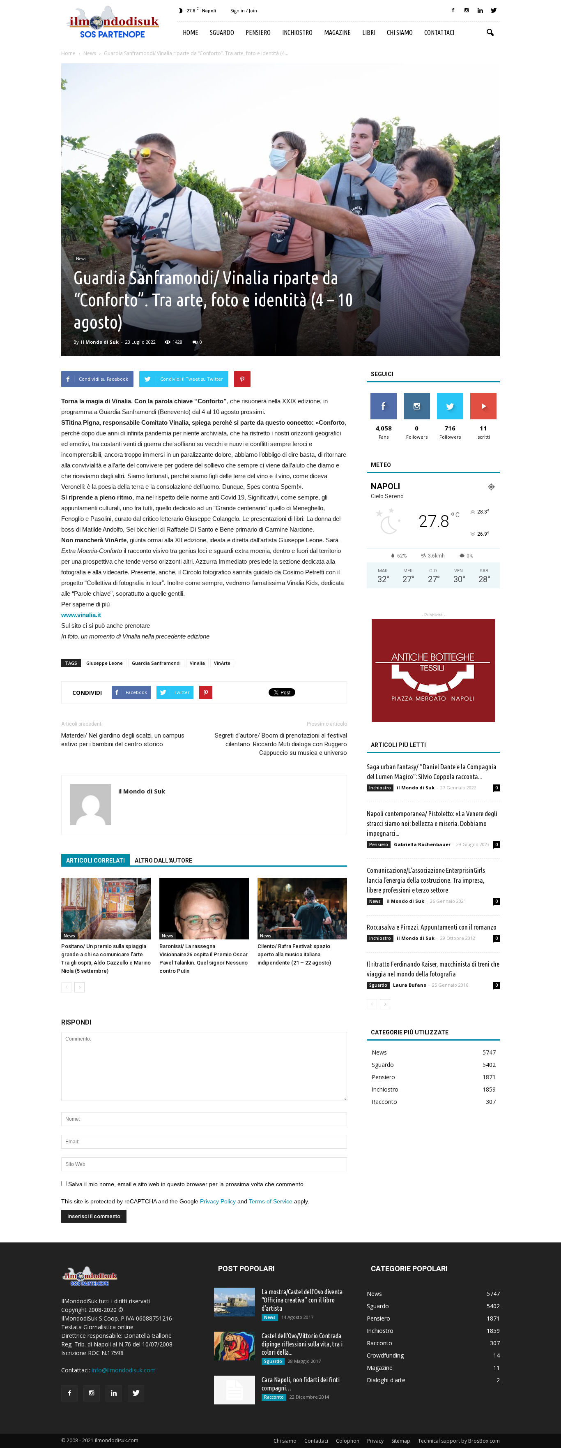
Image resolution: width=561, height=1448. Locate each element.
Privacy (375, 1440)
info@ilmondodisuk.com (124, 1370)
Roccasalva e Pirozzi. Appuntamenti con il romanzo (432, 927)
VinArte (222, 663)
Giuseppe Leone (104, 663)
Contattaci (439, 32)
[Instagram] (466, 10)
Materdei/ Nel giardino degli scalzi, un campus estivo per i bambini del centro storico (122, 740)
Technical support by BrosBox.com (459, 1440)
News (81, 258)
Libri (368, 32)
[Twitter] (493, 10)
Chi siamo (400, 32)
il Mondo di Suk (100, 342)
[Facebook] (453, 10)
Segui (416, 396)
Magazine (337, 32)
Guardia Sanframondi (156, 663)
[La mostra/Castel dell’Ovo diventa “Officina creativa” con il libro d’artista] (234, 1302)
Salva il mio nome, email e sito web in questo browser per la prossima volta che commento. (186, 1184)
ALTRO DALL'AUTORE (163, 860)
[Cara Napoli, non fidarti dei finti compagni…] (234, 1390)
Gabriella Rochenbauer (422, 844)
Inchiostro (297, 32)
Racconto (384, 1102)
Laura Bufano (409, 985)
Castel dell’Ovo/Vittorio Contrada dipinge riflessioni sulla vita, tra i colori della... (302, 1344)
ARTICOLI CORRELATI (95, 860)
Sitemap (400, 1440)
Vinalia (197, 663)
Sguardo (222, 32)
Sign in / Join (243, 10)
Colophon (347, 1440)
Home (190, 32)
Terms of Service (270, 1201)
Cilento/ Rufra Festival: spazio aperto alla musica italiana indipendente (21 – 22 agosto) (294, 954)
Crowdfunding (385, 1355)
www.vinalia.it (81, 614)
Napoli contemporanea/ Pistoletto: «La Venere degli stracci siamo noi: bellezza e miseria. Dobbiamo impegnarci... (432, 823)
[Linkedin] (480, 10)
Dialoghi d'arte (386, 1380)
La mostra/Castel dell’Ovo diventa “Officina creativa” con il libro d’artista (302, 1300)
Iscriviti (483, 396)
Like (383, 396)
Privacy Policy (218, 1201)
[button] (490, 33)
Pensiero (258, 32)
